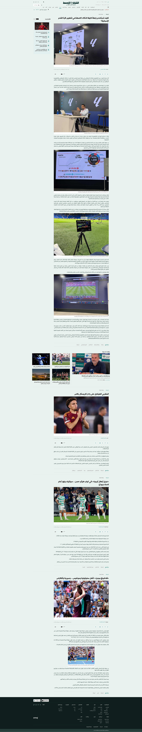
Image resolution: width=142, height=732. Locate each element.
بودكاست (49, 7)
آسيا (101, 710)
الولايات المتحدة (100, 707)
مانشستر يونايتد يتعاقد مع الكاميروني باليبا (41, 366)
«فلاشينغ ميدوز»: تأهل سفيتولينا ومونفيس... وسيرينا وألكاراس (82, 578)
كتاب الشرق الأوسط (92, 710)
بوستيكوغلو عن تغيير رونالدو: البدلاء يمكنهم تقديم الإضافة (96, 376)
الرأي (85, 7)
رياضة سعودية (107, 719)
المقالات (94, 707)
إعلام (81, 712)
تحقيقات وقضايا (100, 721)
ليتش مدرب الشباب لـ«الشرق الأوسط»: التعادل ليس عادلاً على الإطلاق (92, 9)
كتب (81, 707)
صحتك (74, 707)
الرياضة (60, 7)
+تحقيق (101, 722)
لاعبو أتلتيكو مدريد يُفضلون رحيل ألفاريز (62, 366)
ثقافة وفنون (78, 7)
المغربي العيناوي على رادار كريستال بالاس (91, 394)
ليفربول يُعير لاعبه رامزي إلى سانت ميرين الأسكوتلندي (41, 33)
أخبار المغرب (79, 470)
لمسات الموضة (60, 710)
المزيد (43, 7)
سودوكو (81, 721)
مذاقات (61, 707)
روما (84, 470)
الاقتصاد (82, 7)
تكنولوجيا (69, 7)
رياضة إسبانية (96, 344)
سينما (81, 710)
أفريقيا (101, 712)
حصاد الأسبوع (100, 719)
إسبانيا (78, 344)
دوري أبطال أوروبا (90, 567)
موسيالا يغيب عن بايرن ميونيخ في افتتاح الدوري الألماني (41, 46)
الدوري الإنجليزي (90, 470)
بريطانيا (73, 470)
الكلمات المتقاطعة (79, 719)
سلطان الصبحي (103, 69)
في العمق (56, 7)
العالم (88, 7)
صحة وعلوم (73, 7)
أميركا (94, 693)
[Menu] (108, 7)
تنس (98, 693)
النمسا (84, 567)
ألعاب (46, 7)
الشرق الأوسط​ (93, 7)
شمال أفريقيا (106, 710)
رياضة (102, 344)
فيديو (53, 7)
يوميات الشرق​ (65, 7)
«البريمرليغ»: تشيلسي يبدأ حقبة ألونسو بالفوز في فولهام (41, 41)
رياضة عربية (107, 721)
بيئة (74, 710)
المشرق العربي (106, 712)
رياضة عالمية (101, 14)
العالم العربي (107, 707)
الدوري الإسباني (84, 344)
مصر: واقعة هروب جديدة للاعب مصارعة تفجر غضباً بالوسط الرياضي (41, 50)
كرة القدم (90, 344)
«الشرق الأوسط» (103, 438)
